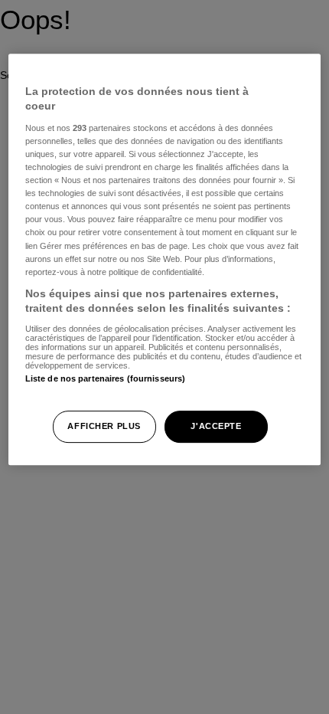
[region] (164, 259)
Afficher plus (103, 426)
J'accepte (216, 426)
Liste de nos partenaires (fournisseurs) (105, 378)
